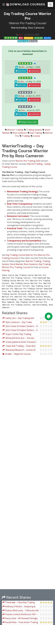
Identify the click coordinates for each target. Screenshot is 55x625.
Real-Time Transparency (19, 203)
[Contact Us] (48, 316)
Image (34, 41)
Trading (26, 135)
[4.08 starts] (25, 63)
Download (35, 71)
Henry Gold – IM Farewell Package (21, 618)
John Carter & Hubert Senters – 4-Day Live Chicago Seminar (20, 326)
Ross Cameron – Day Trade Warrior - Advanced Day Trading (18, 322)
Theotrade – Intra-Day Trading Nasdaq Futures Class (19, 602)
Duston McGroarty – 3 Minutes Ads (22, 610)
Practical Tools (14, 228)
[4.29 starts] (11, 38)
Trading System (33, 129)
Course (36, 135)
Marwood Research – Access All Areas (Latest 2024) (19, 350)
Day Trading (36, 132)
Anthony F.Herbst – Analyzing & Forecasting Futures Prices (19, 606)
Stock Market (16, 264)
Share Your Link (28, 122)
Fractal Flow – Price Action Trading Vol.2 (20, 622)
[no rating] (25, 92)
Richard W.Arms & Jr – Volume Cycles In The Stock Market (18, 338)
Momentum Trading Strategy (22, 191)
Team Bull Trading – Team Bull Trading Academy (19, 346)
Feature (29, 38)
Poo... (23, 110)
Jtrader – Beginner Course (17, 353)
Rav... (23, 81)
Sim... (21, 34)
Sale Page (24, 41)
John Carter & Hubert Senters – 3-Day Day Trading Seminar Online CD (20, 330)
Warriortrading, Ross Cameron (27, 27)
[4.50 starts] (25, 78)
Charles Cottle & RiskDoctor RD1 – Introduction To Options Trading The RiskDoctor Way (20, 614)
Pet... (23, 67)
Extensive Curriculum (18, 216)
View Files (21, 71)
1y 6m (48, 38)
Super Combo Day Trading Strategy (17, 334)
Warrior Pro (7, 267)
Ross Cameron (20, 132)
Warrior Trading (15, 129)
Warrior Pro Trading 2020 (27, 160)
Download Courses (27, 4)
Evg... (23, 95)
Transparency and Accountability (24, 240)
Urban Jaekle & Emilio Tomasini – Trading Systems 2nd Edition (20, 342)
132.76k (39, 38)
